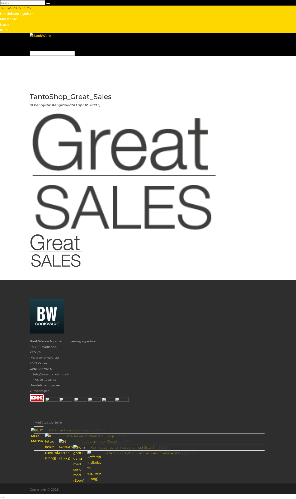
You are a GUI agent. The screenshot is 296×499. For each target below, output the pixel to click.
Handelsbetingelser (16, 14)
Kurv (4, 30)
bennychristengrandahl (54, 105)
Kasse (4, 24)
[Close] (2, 497)
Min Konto (8, 19)
